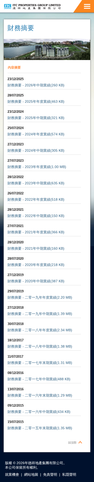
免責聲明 (50, 474)
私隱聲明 (69, 474)
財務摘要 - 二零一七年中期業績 (32, 379)
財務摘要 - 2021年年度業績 (29, 232)
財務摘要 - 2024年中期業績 (29, 150)
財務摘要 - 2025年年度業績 (29, 101)
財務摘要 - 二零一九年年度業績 (32, 297)
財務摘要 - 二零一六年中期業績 (32, 412)
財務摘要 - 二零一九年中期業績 (32, 314)
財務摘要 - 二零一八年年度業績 (32, 330)
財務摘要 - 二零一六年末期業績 (32, 395)
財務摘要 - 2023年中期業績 (29, 183)
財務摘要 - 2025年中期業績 (29, 118)
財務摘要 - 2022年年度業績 (29, 199)
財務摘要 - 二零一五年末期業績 (32, 428)
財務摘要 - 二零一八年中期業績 (32, 346)
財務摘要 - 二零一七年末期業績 (32, 363)
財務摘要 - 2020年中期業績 (29, 281)
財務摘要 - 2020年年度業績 (29, 265)
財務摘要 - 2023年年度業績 (29, 167)
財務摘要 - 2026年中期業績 (29, 85)
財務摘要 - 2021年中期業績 (29, 248)
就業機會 (12, 474)
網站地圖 (31, 474)
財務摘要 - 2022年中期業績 (29, 216)
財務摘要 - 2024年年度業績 (29, 134)
